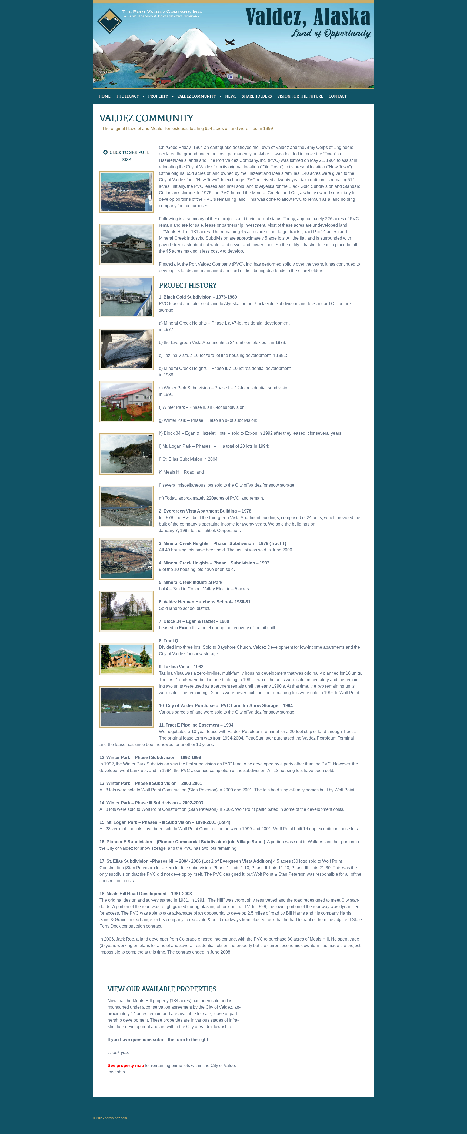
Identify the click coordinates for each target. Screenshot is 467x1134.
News (230, 96)
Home (105, 96)
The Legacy (127, 96)
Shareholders (257, 96)
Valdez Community (196, 96)
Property (158, 96)
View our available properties (162, 989)
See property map (126, 1065)
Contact (338, 96)
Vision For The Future (300, 96)
